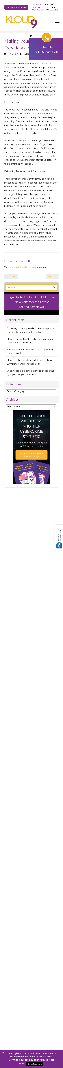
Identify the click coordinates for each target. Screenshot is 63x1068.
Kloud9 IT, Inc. (27, 54)
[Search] (54, 287)
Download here (35, 1064)
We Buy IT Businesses (16, 7)
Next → (52, 276)
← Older (11, 276)
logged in (23, 266)
